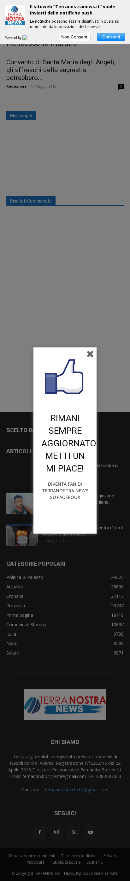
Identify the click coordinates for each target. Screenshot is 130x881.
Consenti (111, 36)
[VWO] (28, 37)
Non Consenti (74, 36)
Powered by (13, 37)
